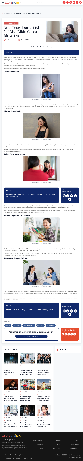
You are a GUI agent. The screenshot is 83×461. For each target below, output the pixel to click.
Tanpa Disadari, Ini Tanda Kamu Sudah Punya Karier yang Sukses (26, 373)
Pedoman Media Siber (13, 458)
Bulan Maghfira (11, 40)
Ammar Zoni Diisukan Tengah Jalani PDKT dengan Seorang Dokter (29, 310)
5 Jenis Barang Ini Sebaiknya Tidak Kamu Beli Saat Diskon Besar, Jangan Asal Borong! (27, 399)
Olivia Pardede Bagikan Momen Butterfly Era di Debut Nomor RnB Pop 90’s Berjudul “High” (11, 399)
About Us (8, 455)
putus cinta (40, 325)
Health (59, 444)
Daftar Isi (9, 52)
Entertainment (46, 361)
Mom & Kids (75, 444)
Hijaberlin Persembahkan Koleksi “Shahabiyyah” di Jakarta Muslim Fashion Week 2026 (10, 373)
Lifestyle (8, 13)
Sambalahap (74, 448)
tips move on (17, 325)
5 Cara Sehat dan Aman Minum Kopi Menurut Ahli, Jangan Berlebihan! (27, 425)
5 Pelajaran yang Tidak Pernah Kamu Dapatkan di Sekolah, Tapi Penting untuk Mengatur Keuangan (11, 425)
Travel (41, 448)
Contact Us (28, 458)
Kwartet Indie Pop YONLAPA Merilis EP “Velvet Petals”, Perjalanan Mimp (43, 373)
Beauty (48, 387)
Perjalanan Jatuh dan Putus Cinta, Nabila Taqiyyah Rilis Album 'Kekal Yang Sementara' (30, 195)
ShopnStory (57, 448)
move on (8, 325)
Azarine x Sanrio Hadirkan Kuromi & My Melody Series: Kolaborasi (44, 425)
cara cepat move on (29, 325)
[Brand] (13, 2)
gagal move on (50, 325)
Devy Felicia (8, 365)
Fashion (15, 361)
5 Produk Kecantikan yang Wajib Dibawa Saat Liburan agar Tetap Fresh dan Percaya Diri (43, 399)
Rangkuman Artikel (32, 336)
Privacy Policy (19, 455)
